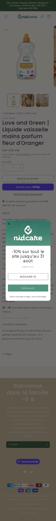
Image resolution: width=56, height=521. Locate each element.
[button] (28, 276)
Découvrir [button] (28, 287)
